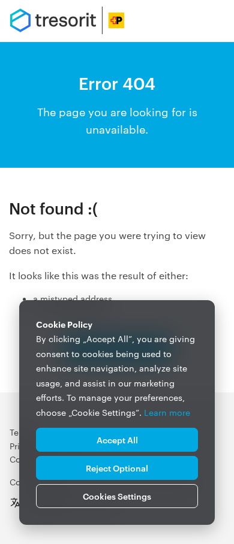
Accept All (117, 439)
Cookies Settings (117, 495)
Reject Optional (117, 467)
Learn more (167, 412)
